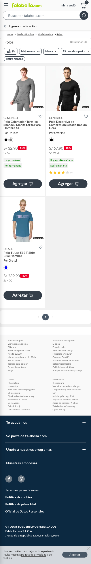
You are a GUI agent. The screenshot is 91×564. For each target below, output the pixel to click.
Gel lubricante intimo (63, 367)
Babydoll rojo (14, 406)
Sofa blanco (58, 379)
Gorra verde (13, 402)
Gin (54, 392)
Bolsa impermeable (62, 363)
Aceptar (74, 554)
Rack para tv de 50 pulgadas (21, 389)
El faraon (12, 347)
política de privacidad (33, 554)
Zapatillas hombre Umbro (65, 399)
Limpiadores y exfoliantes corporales (68, 389)
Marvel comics (15, 360)
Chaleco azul (14, 392)
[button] (45, 16)
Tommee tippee (15, 340)
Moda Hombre (45, 34)
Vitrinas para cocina (18, 343)
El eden (56, 343)
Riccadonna (58, 382)
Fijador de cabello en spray (21, 396)
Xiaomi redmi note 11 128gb (22, 357)
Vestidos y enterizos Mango (66, 386)
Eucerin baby (59, 347)
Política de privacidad (20, 504)
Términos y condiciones (21, 490)
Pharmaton (13, 382)
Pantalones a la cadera (19, 409)
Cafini (11, 379)
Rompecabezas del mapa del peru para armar (68, 370)
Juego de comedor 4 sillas (65, 402)
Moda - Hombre (25, 34)
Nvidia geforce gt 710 (63, 396)
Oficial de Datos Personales (24, 511)
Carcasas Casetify (61, 357)
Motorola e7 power (62, 353)
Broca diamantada (17, 367)
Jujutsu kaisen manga (63, 350)
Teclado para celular (18, 363)
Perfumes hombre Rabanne (66, 360)
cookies (7, 558)
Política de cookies (18, 497)
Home (10, 34)
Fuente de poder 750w (19, 350)
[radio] (50, 172)
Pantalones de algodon (64, 340)
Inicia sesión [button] (69, 5)
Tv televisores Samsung (64, 406)
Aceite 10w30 (15, 353)
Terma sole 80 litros (17, 399)
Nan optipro (14, 386)
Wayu (10, 370)
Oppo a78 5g (59, 409)
